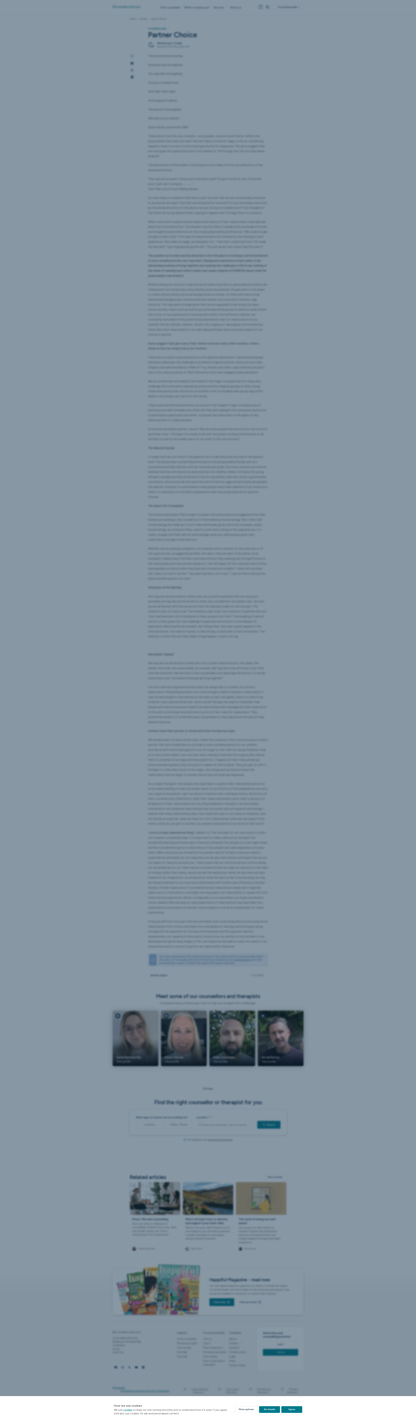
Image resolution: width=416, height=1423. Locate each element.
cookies (127, 1409)
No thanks (269, 1409)
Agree (291, 1409)
